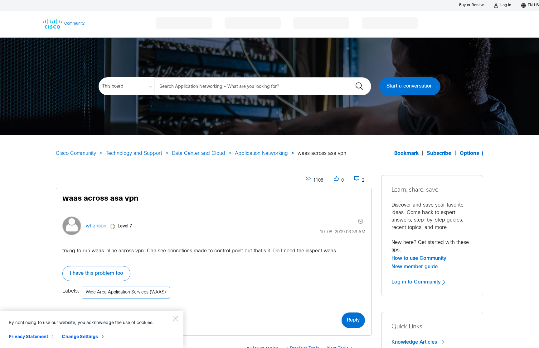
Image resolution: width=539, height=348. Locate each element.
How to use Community (418, 258)
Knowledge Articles (415, 342)
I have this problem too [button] (96, 273)
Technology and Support (134, 153)
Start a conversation (409, 86)
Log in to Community (416, 282)
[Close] (175, 319)
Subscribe (439, 153)
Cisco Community (76, 153)
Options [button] (469, 153)
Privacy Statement (28, 336)
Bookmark (406, 153)
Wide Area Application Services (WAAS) (126, 292)
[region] (91, 329)
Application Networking (261, 153)
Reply (353, 320)
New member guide (414, 266)
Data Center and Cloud (198, 153)
